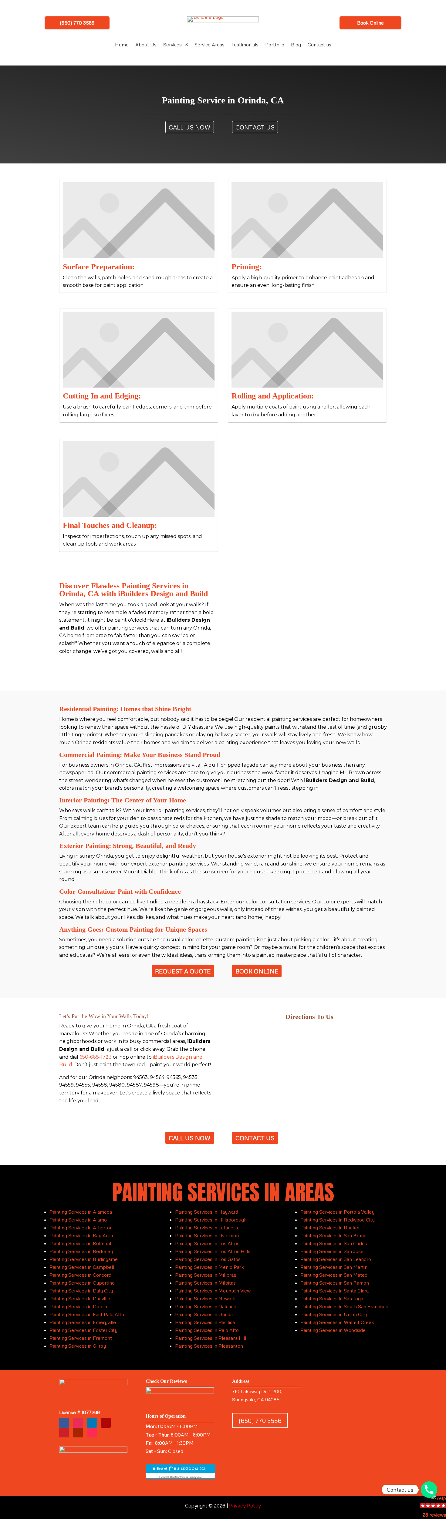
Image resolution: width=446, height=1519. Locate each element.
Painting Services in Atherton (81, 1228)
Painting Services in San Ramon (334, 1283)
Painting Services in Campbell (81, 1267)
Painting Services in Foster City (83, 1330)
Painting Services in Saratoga (331, 1299)
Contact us (319, 45)
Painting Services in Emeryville (82, 1322)
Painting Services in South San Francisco (344, 1306)
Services (172, 45)
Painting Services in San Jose (331, 1251)
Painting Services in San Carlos (333, 1243)
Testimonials (244, 45)
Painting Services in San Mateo (333, 1275)
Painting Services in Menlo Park (209, 1267)
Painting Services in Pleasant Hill (210, 1338)
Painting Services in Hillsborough (211, 1220)
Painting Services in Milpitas (205, 1283)
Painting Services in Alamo (78, 1220)
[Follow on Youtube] (78, 1432)
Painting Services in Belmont (80, 1243)
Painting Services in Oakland (205, 1306)
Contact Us (255, 127)
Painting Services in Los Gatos (208, 1259)
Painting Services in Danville (79, 1299)
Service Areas (209, 45)
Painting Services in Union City (333, 1314)
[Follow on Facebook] (64, 1423)
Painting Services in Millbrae (205, 1275)
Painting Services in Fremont (80, 1338)
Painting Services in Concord (80, 1275)
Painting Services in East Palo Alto (86, 1314)
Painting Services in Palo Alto (207, 1330)
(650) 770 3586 (77, 23)
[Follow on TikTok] (92, 1432)
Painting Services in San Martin (333, 1267)
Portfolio (274, 45)
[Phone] (429, 1489)
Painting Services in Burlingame (83, 1259)
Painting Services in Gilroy (77, 1346)
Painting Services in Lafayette (207, 1228)
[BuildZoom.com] (180, 1471)
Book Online (370, 23)
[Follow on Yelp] (106, 1423)
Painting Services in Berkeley (81, 1251)
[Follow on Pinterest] (64, 1432)
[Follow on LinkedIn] (92, 1423)
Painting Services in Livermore (208, 1235)
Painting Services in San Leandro (335, 1259)
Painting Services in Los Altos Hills (212, 1251)
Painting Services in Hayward (206, 1212)
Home (122, 45)
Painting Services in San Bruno (333, 1235)
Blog (296, 45)
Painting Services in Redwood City (337, 1220)
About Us (146, 45)
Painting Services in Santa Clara (334, 1291)
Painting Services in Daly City (81, 1291)
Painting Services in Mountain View (213, 1291)
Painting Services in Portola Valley (337, 1212)
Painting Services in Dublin (78, 1306)
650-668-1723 (95, 1057)
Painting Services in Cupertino (82, 1283)
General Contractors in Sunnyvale (180, 1477)
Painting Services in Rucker (330, 1228)
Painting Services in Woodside (333, 1330)
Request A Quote (183, 971)
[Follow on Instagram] (78, 1423)
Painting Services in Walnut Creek (337, 1322)
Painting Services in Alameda (80, 1212)
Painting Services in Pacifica (205, 1322)
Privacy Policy (245, 1506)
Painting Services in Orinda (204, 1314)
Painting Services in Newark (205, 1299)
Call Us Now (190, 127)
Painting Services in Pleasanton (209, 1346)
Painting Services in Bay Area (81, 1235)
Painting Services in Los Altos (207, 1243)
